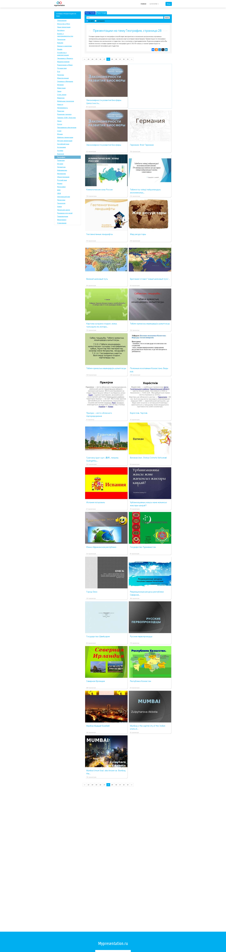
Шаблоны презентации (65, 137)
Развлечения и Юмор (65, 65)
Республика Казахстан (140, 681)
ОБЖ (59, 193)
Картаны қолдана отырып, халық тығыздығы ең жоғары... (101, 325)
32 (124, 59)
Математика (61, 174)
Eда (58, 71)
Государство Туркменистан (143, 547)
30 (116, 59)
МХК (59, 190)
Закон (59, 91)
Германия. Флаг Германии (142, 144)
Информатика (62, 170)
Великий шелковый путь (97, 278)
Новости (60, 104)
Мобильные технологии (65, 101)
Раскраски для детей (64, 213)
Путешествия (62, 68)
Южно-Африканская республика (101, 547)
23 (88, 59)
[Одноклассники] (156, 49)
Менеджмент (61, 220)
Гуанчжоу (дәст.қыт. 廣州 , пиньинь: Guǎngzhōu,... (102, 459)
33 (127, 59)
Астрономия (61, 147)
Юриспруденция (63, 78)
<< (84, 59)
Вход (168, 4)
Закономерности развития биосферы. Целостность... (104, 102)
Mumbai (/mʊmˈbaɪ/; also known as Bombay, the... (106, 772)
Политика (60, 75)
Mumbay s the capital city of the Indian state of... (147, 727)
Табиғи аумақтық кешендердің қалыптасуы (150, 323)
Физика (59, 183)
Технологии (61, 39)
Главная (143, 4)
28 (108, 59)
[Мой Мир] (159, 49)
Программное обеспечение (66, 127)
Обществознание (63, 177)
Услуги (59, 124)
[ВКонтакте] (153, 49)
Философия (61, 187)
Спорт (59, 131)
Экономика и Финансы (65, 58)
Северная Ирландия (95, 681)
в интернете (101, 21)
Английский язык (63, 144)
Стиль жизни (61, 94)
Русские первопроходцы (141, 636)
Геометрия (61, 160)
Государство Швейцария (98, 636)
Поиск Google (101, 13)
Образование (62, 20)
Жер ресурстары (138, 234)
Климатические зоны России (99, 189)
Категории (154, 4)
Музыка (60, 134)
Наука (59, 121)
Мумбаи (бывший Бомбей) (98, 725)
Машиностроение (63, 62)
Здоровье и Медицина (65, 81)
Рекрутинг (60, 111)
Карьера (60, 43)
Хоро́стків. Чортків (138, 412)
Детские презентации (64, 141)
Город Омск (91, 591)
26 (100, 59)
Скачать (109, 94)
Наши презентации (63, 27)
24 (92, 59)
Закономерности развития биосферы (103, 144)
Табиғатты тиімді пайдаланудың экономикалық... (145, 191)
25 (96, 59)
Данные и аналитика (64, 46)
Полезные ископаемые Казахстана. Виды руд (149, 370)
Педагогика (61, 200)
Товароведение (62, 216)
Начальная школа (63, 210)
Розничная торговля (64, 114)
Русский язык (62, 180)
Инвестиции (61, 88)
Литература (61, 167)
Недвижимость (62, 108)
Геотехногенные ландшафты (99, 234)
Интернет (60, 85)
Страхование (61, 223)
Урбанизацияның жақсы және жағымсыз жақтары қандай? (148, 504)
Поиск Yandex (90, 13)
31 (120, 59)
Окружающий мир (63, 197)
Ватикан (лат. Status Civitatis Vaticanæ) (148, 457)
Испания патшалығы (95, 502)
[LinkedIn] (166, 49)
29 (112, 59)
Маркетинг (61, 98)
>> (131, 59)
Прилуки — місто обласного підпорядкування (99, 414)
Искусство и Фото (63, 24)
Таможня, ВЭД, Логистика (66, 118)
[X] (162, 49)
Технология (61, 203)
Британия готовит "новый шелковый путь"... (150, 278)
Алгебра (60, 150)
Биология (60, 154)
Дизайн (59, 49)
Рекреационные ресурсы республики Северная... (147, 593)
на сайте (91, 21)
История (60, 164)
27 (104, 59)
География (61, 157)
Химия (59, 206)
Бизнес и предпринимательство (65, 35)
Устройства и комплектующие (63, 54)
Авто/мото (61, 30)
